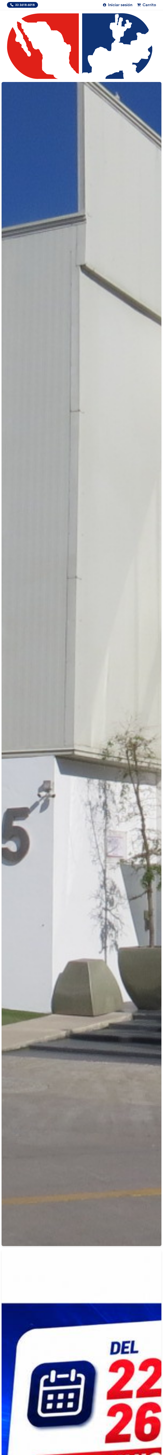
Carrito (149, 4)
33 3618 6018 (24, 5)
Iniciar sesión (119, 4)
